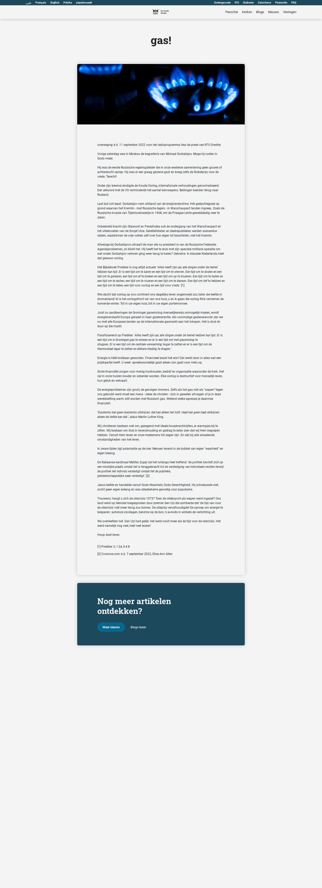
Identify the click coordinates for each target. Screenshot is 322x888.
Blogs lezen (138, 627)
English (54, 2)
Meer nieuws (111, 627)
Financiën (281, 2)
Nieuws (273, 12)
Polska (67, 2)
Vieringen (289, 12)
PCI (237, 2)
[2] (147, 476)
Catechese (264, 2)
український (84, 2)
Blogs (260, 12)
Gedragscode (222, 2)
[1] (182, 285)
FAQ (293, 2)
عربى (28, 2)
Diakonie (248, 2)
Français (40, 2)
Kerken (247, 12)
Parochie (231, 12)
